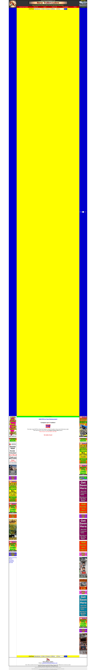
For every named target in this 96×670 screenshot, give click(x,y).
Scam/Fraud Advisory (48, 416)
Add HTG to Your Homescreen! (48, 419)
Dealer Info (54, 7)
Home (75, 7)
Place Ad (36, 7)
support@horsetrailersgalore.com (49, 663)
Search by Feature (23, 7)
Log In (44, 7)
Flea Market (65, 7)
